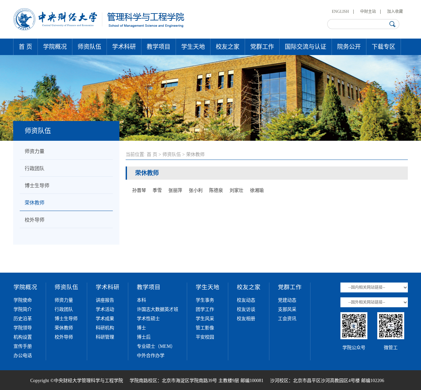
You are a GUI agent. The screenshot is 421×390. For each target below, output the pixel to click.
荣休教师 (34, 202)
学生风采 (205, 318)
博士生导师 (37, 185)
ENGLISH (340, 11)
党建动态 (287, 300)
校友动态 (246, 300)
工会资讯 (287, 318)
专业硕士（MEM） (156, 346)
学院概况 (55, 47)
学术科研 (124, 47)
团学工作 (205, 309)
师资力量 (34, 151)
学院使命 (22, 300)
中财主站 (368, 11)
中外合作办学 (150, 355)
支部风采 (287, 309)
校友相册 (246, 318)
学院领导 (22, 327)
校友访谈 (246, 309)
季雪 (157, 190)
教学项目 (158, 47)
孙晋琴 (139, 190)
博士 (141, 327)
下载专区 (383, 47)
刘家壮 (236, 190)
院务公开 (349, 47)
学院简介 (22, 309)
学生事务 (205, 300)
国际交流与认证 (305, 47)
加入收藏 (395, 11)
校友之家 (227, 47)
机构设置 (22, 337)
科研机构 (105, 327)
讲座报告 (105, 300)
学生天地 (193, 47)
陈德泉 (216, 190)
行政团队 (34, 168)
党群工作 (262, 47)
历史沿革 (22, 318)
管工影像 (205, 327)
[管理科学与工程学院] (99, 29)
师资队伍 (89, 47)
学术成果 (105, 318)
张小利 (196, 190)
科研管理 (105, 337)
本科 (141, 300)
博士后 (144, 337)
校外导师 (34, 220)
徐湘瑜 (257, 190)
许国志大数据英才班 (157, 309)
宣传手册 (22, 346)
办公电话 (22, 355)
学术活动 (105, 309)
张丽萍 (175, 190)
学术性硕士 (148, 318)
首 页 (25, 47)
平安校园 (205, 337)
